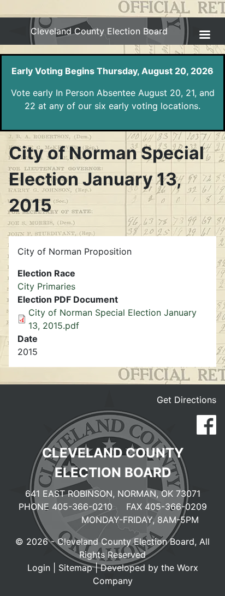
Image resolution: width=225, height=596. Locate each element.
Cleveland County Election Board (99, 31)
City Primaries (46, 286)
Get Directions (186, 399)
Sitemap (75, 567)
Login (38, 567)
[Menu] (204, 35)
